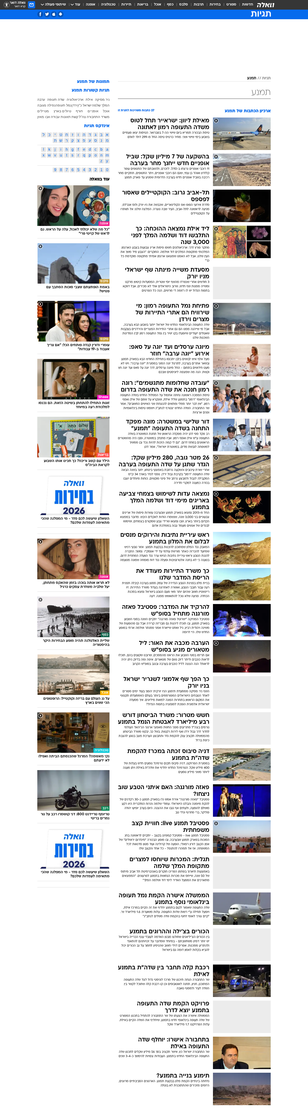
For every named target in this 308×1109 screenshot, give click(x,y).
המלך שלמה (100, 105)
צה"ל (82, 117)
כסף (170, 4)
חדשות (247, 4)
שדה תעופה (55, 99)
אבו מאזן (43, 117)
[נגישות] (7, 5)
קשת (74, 117)
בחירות (215, 4)
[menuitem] (244, 4)
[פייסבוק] (40, 14)
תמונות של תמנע (93, 82)
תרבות (199, 4)
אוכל (157, 4)
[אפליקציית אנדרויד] (61, 14)
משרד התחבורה (98, 117)
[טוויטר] (47, 14)
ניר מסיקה (102, 99)
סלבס (183, 4)
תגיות (266, 78)
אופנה (90, 4)
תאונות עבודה (61, 117)
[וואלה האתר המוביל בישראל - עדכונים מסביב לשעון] (265, 4)
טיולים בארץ (62, 111)
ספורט (231, 4)
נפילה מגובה (46, 105)
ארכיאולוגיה (75, 99)
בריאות (142, 4)
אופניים (93, 111)
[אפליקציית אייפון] (54, 14)
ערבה (41, 99)
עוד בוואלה (99, 179)
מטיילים (43, 111)
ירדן (74, 105)
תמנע (251, 78)
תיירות (126, 4)
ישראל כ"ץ (84, 105)
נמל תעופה (63, 105)
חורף (79, 111)
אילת (89, 99)
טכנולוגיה (108, 4)
